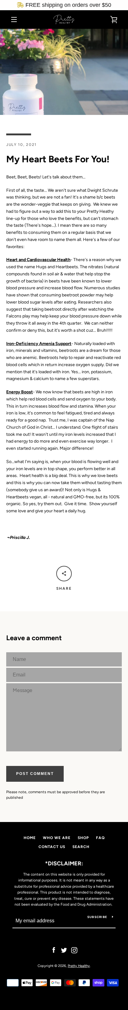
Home (30, 838)
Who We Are (57, 838)
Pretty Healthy (79, 966)
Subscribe (97, 917)
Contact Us (52, 847)
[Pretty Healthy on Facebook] (54, 950)
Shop (83, 838)
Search (80, 847)
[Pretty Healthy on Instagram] (74, 950)
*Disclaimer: (64, 863)
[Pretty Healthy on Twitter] (64, 950)
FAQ (100, 838)
